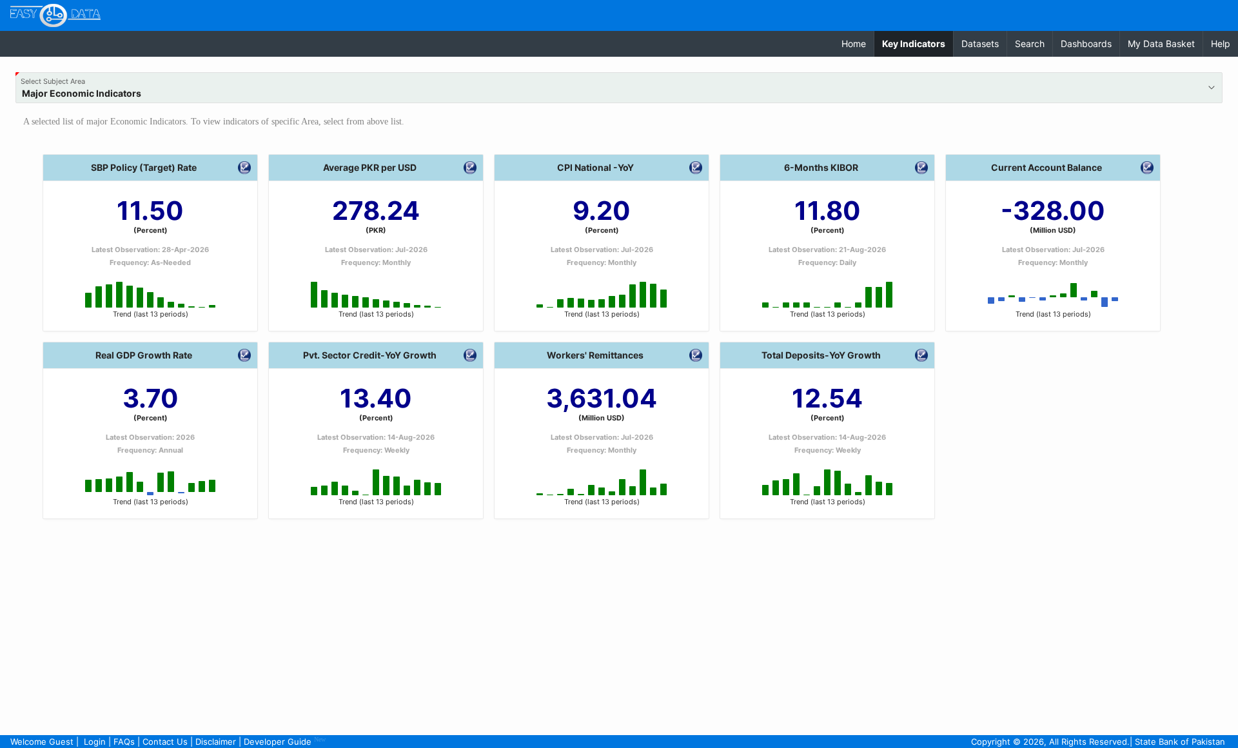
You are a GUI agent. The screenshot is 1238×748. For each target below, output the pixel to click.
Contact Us (165, 741)
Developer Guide (285, 741)
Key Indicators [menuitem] (917, 43)
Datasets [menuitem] (980, 43)
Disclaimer (215, 741)
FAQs (124, 741)
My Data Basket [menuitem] (1161, 43)
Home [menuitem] (853, 43)
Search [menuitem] (1030, 43)
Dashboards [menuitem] (1086, 43)
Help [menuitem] (1220, 43)
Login (95, 741)
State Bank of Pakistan (1180, 741)
